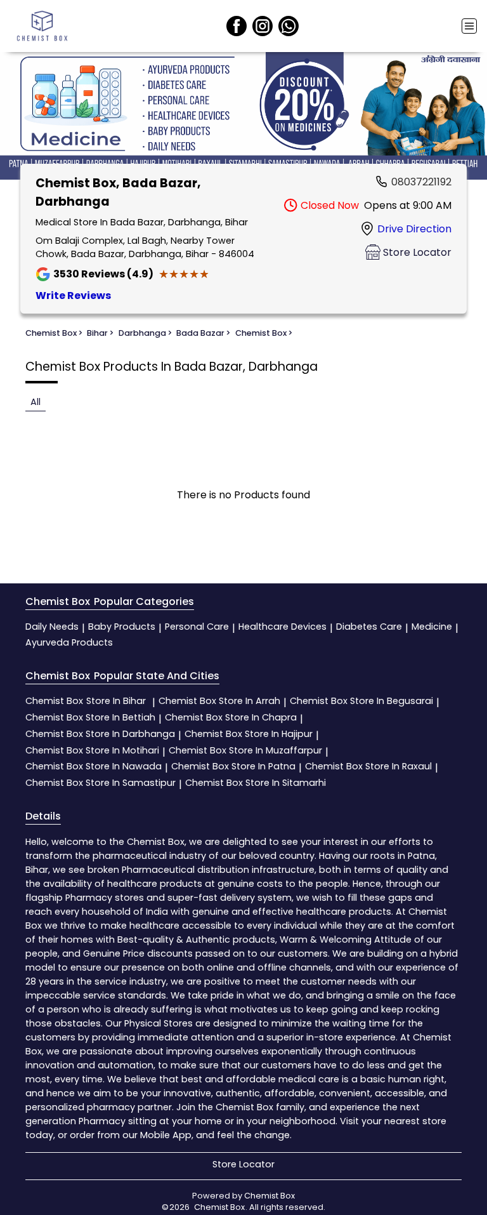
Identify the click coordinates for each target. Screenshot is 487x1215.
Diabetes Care (369, 626)
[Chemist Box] (42, 26)
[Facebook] (236, 26)
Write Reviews (73, 295)
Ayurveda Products (69, 642)
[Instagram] (262, 26)
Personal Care (197, 626)
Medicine (432, 626)
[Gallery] (243, 117)
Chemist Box (85, 700)
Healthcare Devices (282, 626)
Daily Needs (52, 626)
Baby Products (121, 626)
